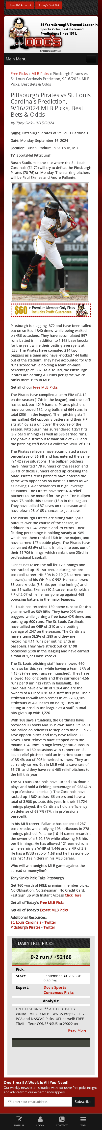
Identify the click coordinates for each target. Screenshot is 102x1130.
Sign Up (19, 1125)
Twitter (50, 922)
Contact (62, 1125)
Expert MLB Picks (54, 910)
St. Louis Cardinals (26, 922)
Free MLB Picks (45, 387)
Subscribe (83, 1101)
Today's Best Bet (49, 5)
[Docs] (35, 33)
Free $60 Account (20, 5)
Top (83, 1125)
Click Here (73, 895)
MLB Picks (40, 73)
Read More (77, 1030)
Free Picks (19, 73)
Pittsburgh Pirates (25, 927)
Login (40, 1125)
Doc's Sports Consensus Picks (59, 990)
